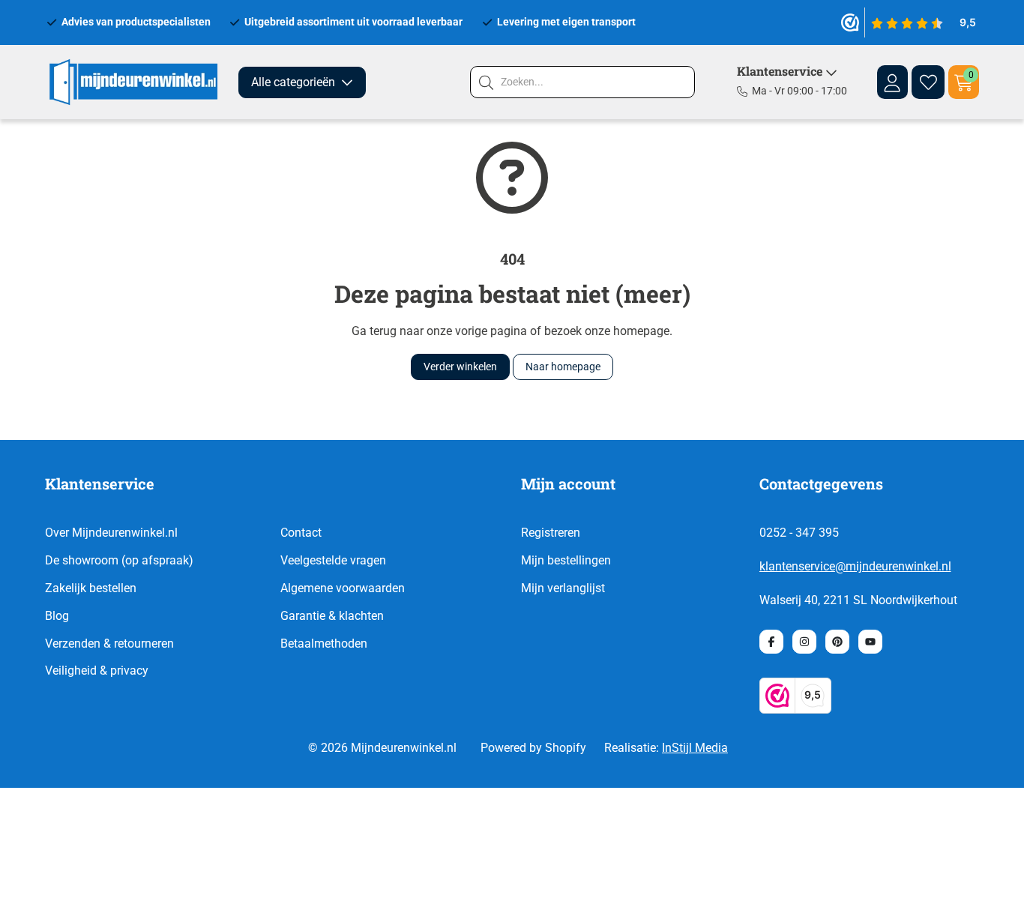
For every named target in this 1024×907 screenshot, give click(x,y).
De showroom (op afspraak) (119, 560)
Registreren (550, 532)
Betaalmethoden (323, 643)
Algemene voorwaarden (342, 588)
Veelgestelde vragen (333, 560)
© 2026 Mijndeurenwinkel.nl (382, 748)
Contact (301, 532)
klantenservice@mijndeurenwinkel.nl (855, 566)
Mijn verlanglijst (563, 588)
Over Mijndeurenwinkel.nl (111, 532)
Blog (57, 616)
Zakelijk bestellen (90, 588)
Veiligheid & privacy (96, 670)
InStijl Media (695, 748)
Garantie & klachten (332, 616)
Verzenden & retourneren (109, 643)
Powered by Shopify (533, 748)
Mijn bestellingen (566, 560)
